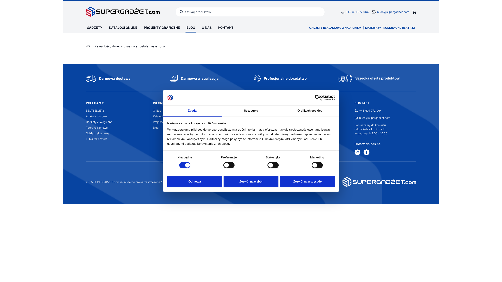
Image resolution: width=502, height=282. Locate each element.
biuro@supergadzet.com (393, 12)
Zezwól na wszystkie (307, 181)
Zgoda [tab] (192, 110)
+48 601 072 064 (357, 12)
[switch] (229, 165)
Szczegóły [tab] (251, 110)
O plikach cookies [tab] (309, 110)
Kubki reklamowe (96, 139)
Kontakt (226, 28)
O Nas (207, 28)
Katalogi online (123, 28)
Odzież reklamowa (97, 133)
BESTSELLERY (95, 110)
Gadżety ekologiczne (99, 122)
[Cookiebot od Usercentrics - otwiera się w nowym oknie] (318, 98)
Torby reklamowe (97, 127)
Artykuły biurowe (96, 116)
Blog (190, 28)
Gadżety (94, 28)
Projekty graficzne (162, 28)
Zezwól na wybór (251, 181)
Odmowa (194, 181)
